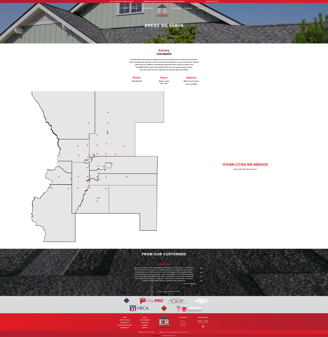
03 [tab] (201, 277)
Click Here (153, 291)
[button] (135, 8)
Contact (200, 8)
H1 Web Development (168, 335)
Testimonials (176, 8)
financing (188, 8)
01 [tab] (201, 268)
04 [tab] (201, 281)
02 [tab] (201, 272)
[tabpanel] (164, 275)
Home (125, 8)
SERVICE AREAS (148, 8)
